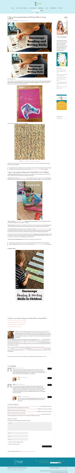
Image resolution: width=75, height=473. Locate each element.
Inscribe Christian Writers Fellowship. (32, 342)
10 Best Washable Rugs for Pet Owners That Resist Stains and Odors (62, 83)
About (12, 8)
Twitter (23, 348)
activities (19, 20)
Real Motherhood (23, 8)
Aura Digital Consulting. (63, 467)
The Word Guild (21, 342)
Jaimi (19, 377)
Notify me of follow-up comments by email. (16, 441)
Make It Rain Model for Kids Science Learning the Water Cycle (61, 71)
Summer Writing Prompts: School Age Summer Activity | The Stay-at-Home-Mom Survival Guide (24, 414)
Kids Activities (33, 8)
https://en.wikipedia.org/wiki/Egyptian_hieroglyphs (31, 161)
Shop (47, 8)
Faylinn (14, 384)
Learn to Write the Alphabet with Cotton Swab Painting (17, 320)
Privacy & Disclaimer (11, 469)
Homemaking (40, 8)
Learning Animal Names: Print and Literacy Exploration (17, 322)
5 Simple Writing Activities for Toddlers (14, 326)
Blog (17, 8)
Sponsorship (22, 469)
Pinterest (19, 348)
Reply (49, 368)
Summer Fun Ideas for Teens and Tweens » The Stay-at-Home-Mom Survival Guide (22, 408)
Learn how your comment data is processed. (28, 451)
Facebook (15, 348)
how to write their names (19, 221)
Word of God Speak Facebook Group (37, 348)
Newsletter (26, 349)
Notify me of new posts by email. (14, 444)
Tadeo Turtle (40, 339)
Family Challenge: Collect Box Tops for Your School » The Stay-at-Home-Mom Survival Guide (24, 406)
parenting (22, 20)
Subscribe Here (53, 8)
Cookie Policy (17, 469)
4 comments (27, 20)
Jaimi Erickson (10, 20)
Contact (60, 8)
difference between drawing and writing (42, 228)
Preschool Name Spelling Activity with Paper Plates (16, 324)
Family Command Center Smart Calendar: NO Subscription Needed (62, 79)
